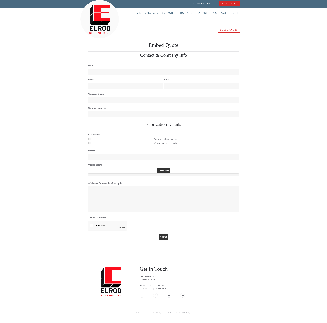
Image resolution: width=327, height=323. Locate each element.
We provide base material (165, 143)
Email (167, 79)
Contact (220, 12)
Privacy (161, 289)
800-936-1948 (203, 4)
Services (151, 12)
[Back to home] (99, 19)
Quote (235, 12)
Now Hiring (229, 4)
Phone (91, 79)
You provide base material (165, 139)
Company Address (97, 108)
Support (168, 12)
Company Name (96, 94)
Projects (186, 12)
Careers (202, 12)
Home (136, 12)
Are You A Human (97, 217)
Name (91, 65)
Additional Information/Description (105, 183)
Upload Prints (95, 164)
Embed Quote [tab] (229, 30)
